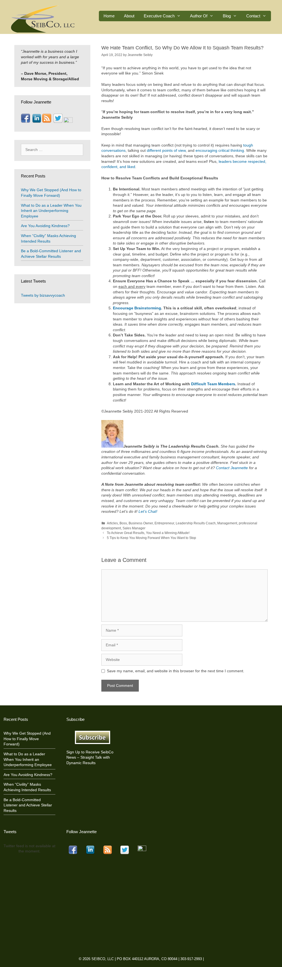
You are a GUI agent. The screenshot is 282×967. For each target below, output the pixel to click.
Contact (253, 16)
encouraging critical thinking (220, 150)
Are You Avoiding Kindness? (45, 226)
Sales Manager (134, 528)
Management (227, 523)
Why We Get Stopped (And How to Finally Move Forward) (27, 738)
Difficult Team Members (213, 384)
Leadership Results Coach (196, 523)
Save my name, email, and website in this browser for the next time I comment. (175, 671)
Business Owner (141, 523)
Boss (123, 523)
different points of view (166, 150)
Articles (112, 523)
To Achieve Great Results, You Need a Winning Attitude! (148, 533)
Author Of (198, 16)
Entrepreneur (164, 523)
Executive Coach (159, 16)
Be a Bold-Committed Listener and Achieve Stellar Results (28, 805)
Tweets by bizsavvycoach (43, 295)
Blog (227, 16)
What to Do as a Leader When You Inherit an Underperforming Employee (51, 210)
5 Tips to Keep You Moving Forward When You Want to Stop (151, 538)
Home (109, 16)
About (129, 16)
